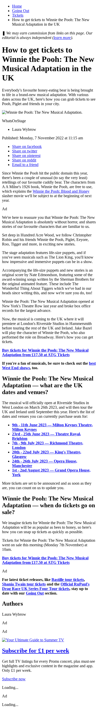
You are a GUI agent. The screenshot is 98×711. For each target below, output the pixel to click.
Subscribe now (14, 679)
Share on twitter (24, 151)
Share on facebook (27, 146)
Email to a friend (25, 164)
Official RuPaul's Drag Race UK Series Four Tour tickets (45, 586)
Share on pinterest (26, 155)
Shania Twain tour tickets (24, 584)
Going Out (20, 11)
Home (17, 6)
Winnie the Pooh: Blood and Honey (61, 191)
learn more (62, 37)
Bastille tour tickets (68, 579)
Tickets (17, 15)
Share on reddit (24, 160)
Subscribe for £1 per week (35, 650)
